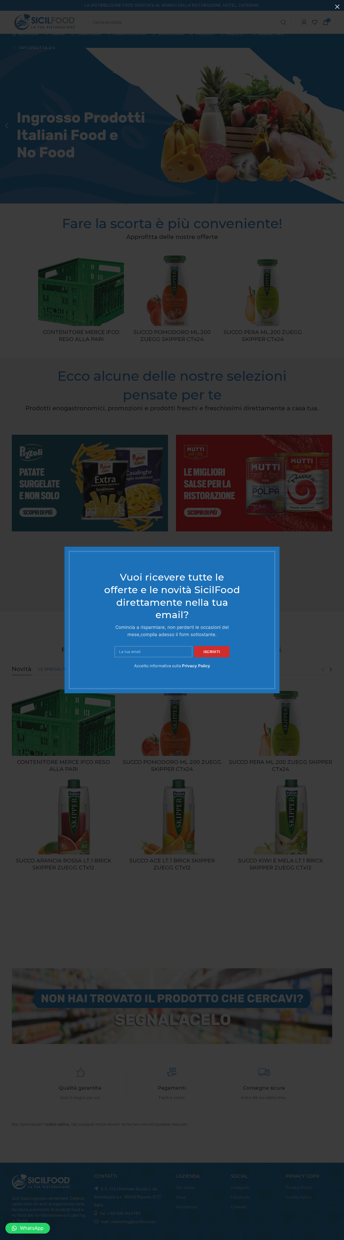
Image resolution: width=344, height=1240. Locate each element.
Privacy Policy (196, 665)
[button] (27, 1228)
